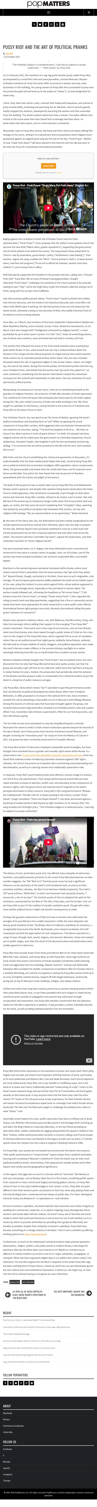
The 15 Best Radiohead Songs (16, 1334)
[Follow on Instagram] (51, 24)
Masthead (7, 1413)
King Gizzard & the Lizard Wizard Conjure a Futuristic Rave (29, 1348)
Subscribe (48, 166)
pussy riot (14, 1282)
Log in (59, 173)
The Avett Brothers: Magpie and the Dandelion (69, 1293)
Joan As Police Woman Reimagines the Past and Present (28, 1355)
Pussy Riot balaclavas (35, 1234)
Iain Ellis (9, 53)
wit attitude (28, 1282)
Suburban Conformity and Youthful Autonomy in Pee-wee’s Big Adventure (36, 1327)
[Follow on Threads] (57, 24)
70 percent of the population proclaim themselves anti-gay (52, 755)
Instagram (7, 1474)
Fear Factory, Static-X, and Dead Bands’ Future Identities (29, 1320)
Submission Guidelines (13, 1425)
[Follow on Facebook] (45, 24)
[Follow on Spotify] (62, 24)
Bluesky (6, 1461)
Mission (6, 1419)
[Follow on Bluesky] (40, 24)
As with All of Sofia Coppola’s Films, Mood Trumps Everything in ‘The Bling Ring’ (29, 1295)
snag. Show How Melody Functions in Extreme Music (26, 1361)
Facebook (7, 1449)
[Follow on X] (34, 24)
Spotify (6, 1468)
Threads (6, 1480)
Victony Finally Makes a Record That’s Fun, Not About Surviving (31, 1341)
